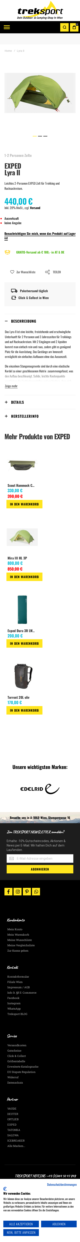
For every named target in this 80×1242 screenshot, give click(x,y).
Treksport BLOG (17, 1014)
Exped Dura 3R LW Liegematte (22, 630)
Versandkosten (16, 1045)
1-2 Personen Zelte (18, 155)
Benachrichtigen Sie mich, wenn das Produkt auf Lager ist (40, 235)
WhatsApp (14, 1008)
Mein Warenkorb (18, 934)
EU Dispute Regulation (21, 1072)
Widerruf (12, 1077)
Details (17, 402)
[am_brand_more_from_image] (22, 465)
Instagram (14, 1003)
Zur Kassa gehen (17, 950)
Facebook (13, 998)
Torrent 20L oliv (18, 697)
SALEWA (13, 1135)
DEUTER (12, 1114)
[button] (34, 136)
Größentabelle (16, 1061)
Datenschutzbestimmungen (62, 1184)
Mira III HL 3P (17, 557)
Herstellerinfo (25, 416)
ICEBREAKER (16, 1140)
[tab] (40, 321)
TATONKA (13, 1130)
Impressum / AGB (18, 987)
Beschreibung (23, 321)
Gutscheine (14, 1050)
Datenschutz (15, 1082)
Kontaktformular (18, 976)
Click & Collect (16, 1056)
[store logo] (40, 10)
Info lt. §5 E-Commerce (21, 992)
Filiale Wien (15, 982)
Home (8, 50)
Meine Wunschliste (19, 940)
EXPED (12, 166)
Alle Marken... (16, 1146)
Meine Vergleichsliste (21, 945)
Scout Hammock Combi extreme (22, 485)
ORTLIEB (13, 1119)
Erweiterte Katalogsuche (22, 1066)
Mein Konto (14, 929)
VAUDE (11, 1108)
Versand (35, 207)
